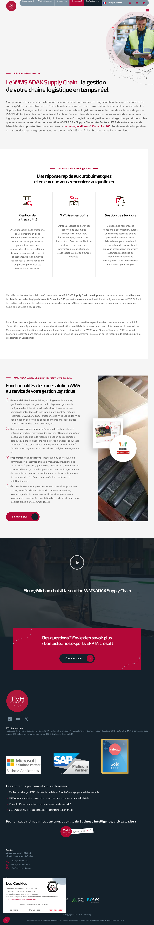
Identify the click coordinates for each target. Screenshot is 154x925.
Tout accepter (56, 910)
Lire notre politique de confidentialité (21, 899)
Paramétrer (34, 910)
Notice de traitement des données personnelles (60, 920)
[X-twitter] (26, 719)
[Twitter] (143, 3)
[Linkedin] (130, 3)
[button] (77, 563)
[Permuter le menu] (147, 10)
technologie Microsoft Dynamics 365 (87, 126)
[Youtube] (137, 3)
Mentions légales (33, 920)
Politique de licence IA (115, 920)
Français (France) (115, 3)
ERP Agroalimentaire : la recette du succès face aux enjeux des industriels (49, 798)
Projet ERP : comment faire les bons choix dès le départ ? (40, 804)
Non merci (13, 910)
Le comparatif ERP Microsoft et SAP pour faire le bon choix (40, 810)
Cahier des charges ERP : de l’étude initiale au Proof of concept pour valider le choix (54, 792)
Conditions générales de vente (92, 920)
